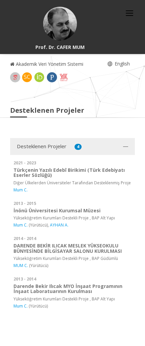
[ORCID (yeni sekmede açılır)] (39, 77)
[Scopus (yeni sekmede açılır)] (27, 77)
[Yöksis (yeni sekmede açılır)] (64, 77)
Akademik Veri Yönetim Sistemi (48, 64)
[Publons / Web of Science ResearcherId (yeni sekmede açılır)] (52, 77)
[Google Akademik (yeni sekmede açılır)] (15, 77)
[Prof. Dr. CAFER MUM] (60, 24)
